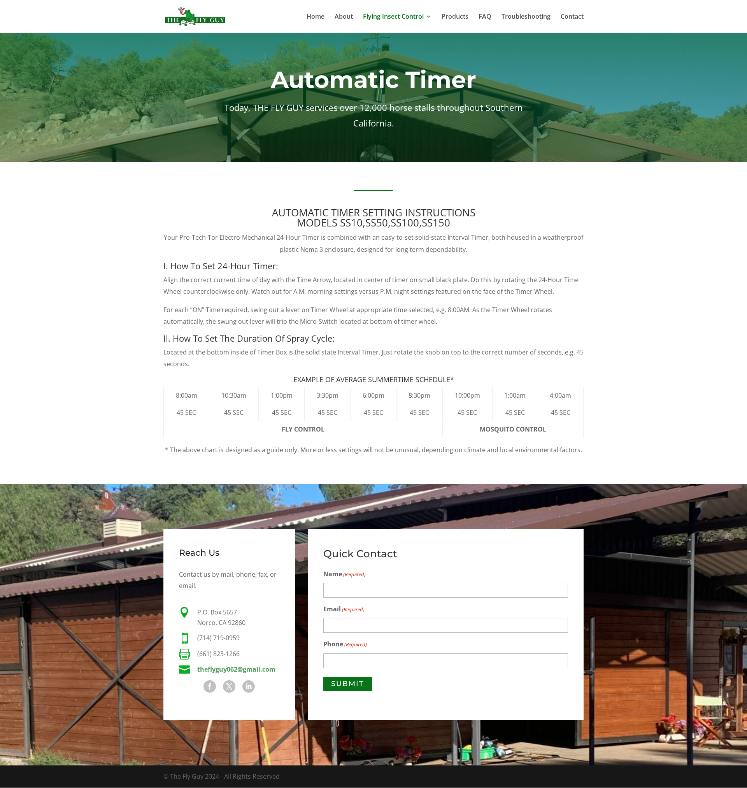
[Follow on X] (229, 686)
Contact (572, 17)
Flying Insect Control (393, 17)
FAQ (485, 17)
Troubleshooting (526, 17)
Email (344, 609)
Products (455, 17)
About (344, 17)
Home (315, 17)
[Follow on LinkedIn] (248, 686)
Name (344, 574)
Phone (345, 644)
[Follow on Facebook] (209, 686)
